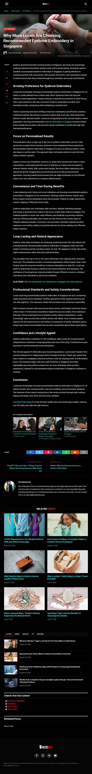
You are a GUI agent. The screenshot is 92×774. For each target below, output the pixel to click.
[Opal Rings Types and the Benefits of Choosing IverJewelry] (67, 598)
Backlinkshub (16, 53)
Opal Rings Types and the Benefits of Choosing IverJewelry (64, 614)
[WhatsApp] (7, 96)
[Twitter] (7, 78)
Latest (9, 634)
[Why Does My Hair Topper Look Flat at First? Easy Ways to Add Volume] (10, 644)
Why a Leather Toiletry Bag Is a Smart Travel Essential (67, 577)
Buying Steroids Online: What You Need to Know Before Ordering (45, 654)
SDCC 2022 (12, 709)
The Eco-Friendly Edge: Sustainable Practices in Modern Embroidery (48, 434)
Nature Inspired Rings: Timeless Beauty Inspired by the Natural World (22, 614)
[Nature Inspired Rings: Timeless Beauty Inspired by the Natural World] (24, 598)
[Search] (85, 4)
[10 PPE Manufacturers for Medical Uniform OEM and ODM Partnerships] (24, 524)
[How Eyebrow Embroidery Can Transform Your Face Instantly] (24, 423)
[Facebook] (7, 71)
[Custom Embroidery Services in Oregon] (75, 423)
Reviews (40, 634)
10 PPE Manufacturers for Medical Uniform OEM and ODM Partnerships (23, 540)
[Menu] (6, 4)
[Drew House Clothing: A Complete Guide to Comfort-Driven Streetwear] (67, 524)
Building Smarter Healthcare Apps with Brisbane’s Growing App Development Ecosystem (50, 668)
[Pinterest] (7, 84)
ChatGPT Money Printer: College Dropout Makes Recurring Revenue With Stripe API (24, 468)
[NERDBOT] (46, 3)
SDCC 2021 (12, 706)
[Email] (7, 102)
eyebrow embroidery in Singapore (58, 122)
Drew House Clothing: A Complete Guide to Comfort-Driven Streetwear (66, 540)
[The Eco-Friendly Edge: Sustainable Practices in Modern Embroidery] (50, 423)
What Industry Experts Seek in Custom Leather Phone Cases (21, 577)
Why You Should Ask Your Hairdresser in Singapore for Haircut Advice (53, 282)
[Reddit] (7, 90)
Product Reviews (16, 701)
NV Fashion (9, 29)
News (17, 634)
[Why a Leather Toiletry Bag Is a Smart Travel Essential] (67, 561)
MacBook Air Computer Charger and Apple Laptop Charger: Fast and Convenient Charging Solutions (51, 681)
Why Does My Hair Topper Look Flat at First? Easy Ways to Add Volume (47, 641)
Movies (26, 634)
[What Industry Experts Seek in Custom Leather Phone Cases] (24, 561)
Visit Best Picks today (22, 402)
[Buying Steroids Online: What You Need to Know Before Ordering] (10, 657)
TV (33, 634)
